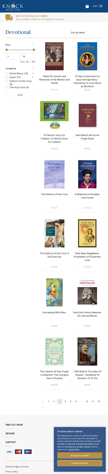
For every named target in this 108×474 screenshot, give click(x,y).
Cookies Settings (80, 463)
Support (11, 442)
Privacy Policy (11, 471)
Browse (10, 433)
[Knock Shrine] (12, 6)
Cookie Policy (73, 449)
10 (99, 401)
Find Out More (14, 424)
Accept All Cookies (80, 455)
